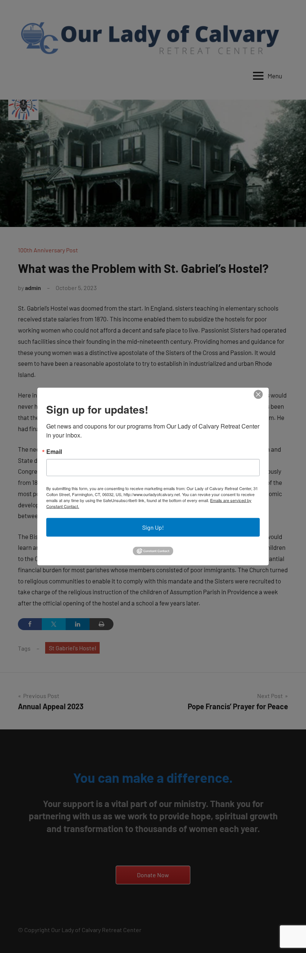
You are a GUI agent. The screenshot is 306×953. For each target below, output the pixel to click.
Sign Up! (153, 527)
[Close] (258, 394)
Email (54, 452)
